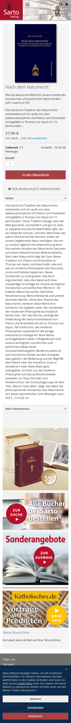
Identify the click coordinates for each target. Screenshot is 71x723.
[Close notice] (66, 669)
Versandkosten (37, 138)
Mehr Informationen (17, 408)
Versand (8, 664)
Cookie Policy (24, 683)
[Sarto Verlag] (11, 10)
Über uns (9, 659)
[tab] (35, 198)
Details (9, 198)
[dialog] (35, 694)
